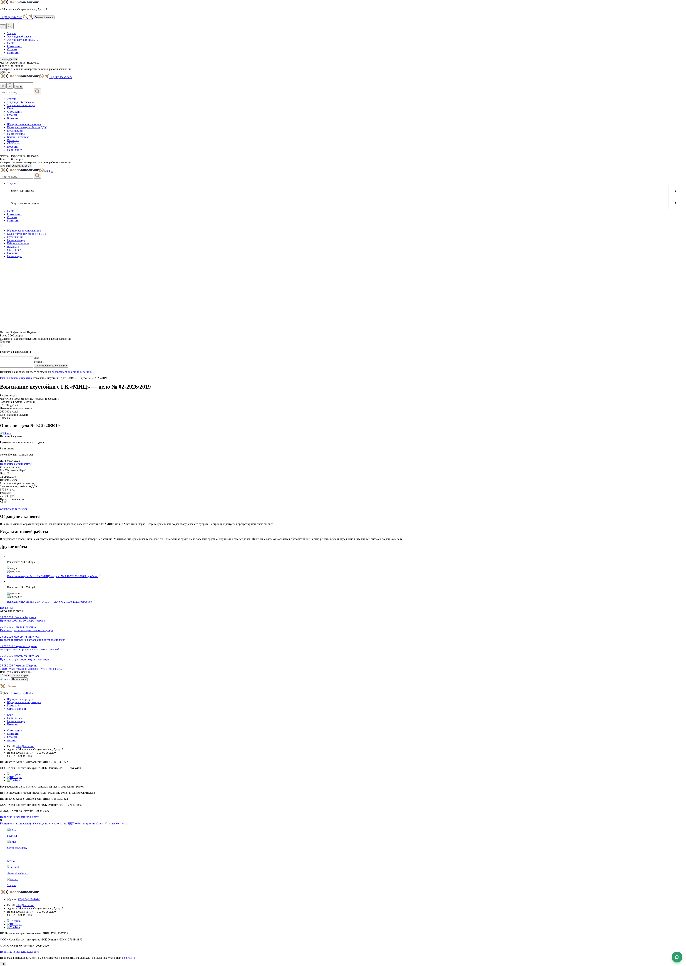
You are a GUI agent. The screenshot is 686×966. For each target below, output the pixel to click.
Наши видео (14, 149)
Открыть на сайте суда (14, 508)
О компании (14, 46)
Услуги (11, 33)
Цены (10, 42)
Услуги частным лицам (21, 39)
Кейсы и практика (18, 137)
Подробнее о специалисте (16, 463)
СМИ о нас (14, 143)
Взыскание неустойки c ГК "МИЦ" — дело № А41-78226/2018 (45, 576)
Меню (4, 59)
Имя (36, 357)
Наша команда (16, 133)
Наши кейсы (15, 718)
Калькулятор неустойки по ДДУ (26, 127)
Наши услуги (19, 679)
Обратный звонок (43, 17)
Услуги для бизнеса (19, 36)
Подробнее (91, 576)
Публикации (15, 130)
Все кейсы (6, 607)
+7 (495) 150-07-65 (11, 17)
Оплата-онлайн (16, 708)
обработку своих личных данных (72, 371)
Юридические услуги (20, 699)
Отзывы (12, 49)
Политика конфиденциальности (19, 816)
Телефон (39, 361)
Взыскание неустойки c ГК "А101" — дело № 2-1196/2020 (42, 601)
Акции (11, 740)
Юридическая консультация (24, 124)
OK (3, 964)
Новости (12, 146)
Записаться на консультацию (51, 365)
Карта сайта (14, 705)
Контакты (13, 52)
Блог (10, 714)
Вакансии (13, 140)
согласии (129, 957)
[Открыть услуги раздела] (675, 191)
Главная (5, 377)
